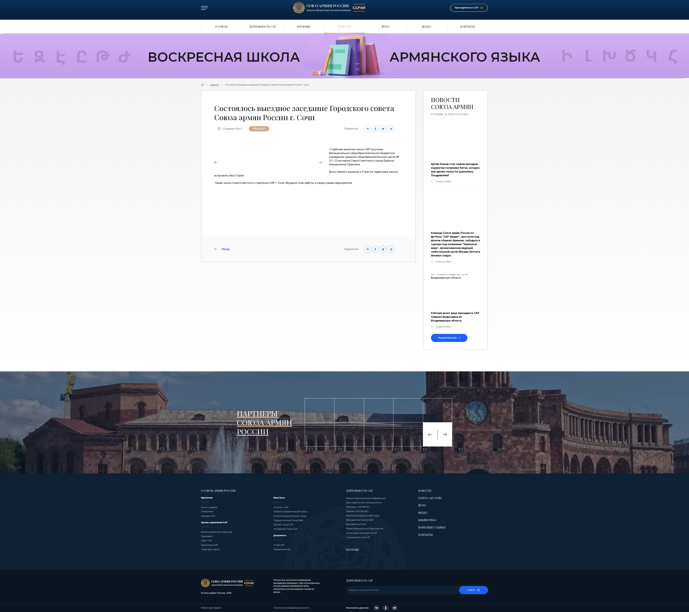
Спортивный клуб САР (358, 537)
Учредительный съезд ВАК (288, 520)
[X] (382, 128)
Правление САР (209, 545)
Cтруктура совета (210, 549)
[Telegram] (390, 128)
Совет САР (206, 540)
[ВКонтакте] (367, 128)
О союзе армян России (218, 490)
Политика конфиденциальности (291, 607)
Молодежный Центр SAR (359, 520)
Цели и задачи (209, 507)
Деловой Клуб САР (356, 524)
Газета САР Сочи (430, 498)
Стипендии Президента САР (361, 533)
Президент (207, 536)
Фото (422, 505)
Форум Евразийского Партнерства (364, 528)
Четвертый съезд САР (285, 529)
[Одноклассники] (375, 128)
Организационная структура (216, 532)
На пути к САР (281, 507)
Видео (423, 512)
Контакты (425, 535)
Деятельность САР (359, 490)
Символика (207, 511)
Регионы (352, 549)
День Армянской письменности (363, 502)
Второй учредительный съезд (289, 516)
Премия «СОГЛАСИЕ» (357, 511)
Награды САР (208, 516)
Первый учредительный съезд (290, 511)
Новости (214, 85)
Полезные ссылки (432, 527)
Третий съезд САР (283, 524)
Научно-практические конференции (366, 498)
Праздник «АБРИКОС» (358, 506)
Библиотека (427, 520)
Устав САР (279, 545)
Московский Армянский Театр (362, 515)
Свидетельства (281, 549)
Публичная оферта (211, 607)
